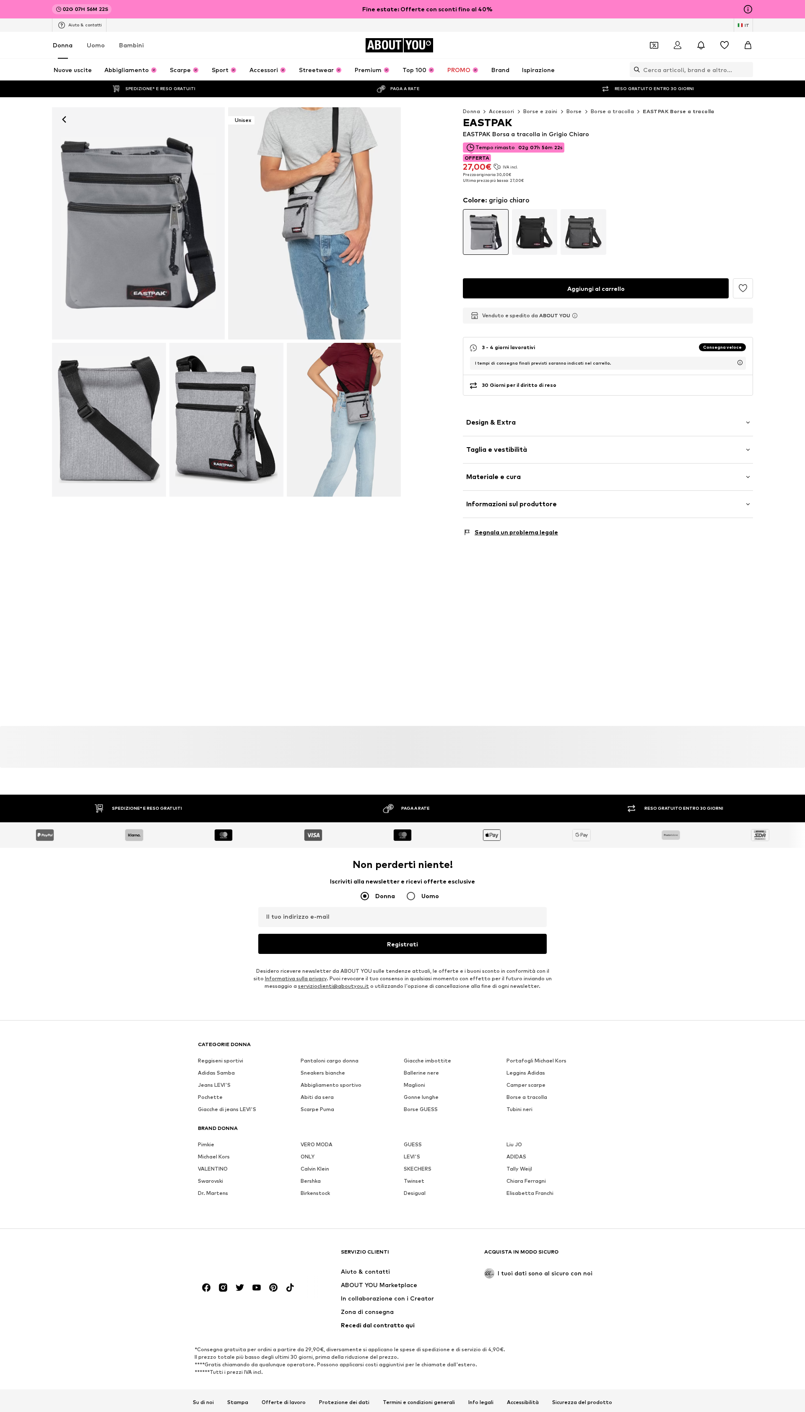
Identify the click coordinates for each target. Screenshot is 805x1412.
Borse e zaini (540, 111)
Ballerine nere (421, 1073)
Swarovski (210, 1181)
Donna (63, 45)
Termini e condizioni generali (419, 1402)
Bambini (131, 45)
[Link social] (206, 1287)
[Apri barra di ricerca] (635, 69)
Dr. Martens (213, 1193)
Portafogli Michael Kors (536, 1060)
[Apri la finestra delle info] (748, 9)
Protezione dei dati (344, 1402)
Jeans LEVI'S (214, 1085)
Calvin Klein (315, 1169)
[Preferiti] (724, 45)
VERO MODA (316, 1144)
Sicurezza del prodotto (582, 1402)
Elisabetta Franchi (529, 1193)
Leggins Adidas (525, 1073)
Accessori (501, 111)
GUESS (413, 1144)
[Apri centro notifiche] (701, 45)
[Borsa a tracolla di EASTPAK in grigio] (109, 420)
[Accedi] (678, 45)
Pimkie (206, 1144)
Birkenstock (315, 1193)
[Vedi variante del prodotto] (486, 232)
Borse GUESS (421, 1109)
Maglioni (414, 1085)
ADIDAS (516, 1156)
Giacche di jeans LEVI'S (227, 1109)
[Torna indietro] (64, 119)
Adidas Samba (216, 1073)
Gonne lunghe (421, 1097)
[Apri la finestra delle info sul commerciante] (574, 315)
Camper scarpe (525, 1085)
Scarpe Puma (317, 1109)
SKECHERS (417, 1169)
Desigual (415, 1193)
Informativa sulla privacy (296, 978)
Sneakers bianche (323, 1073)
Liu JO (514, 1144)
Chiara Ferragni (526, 1181)
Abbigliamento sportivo (331, 1085)
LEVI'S (412, 1156)
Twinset (414, 1181)
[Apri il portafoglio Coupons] (654, 45)
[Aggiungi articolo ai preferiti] (743, 288)
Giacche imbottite (427, 1060)
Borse (574, 111)
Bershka (311, 1181)
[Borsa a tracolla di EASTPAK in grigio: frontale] (138, 223)
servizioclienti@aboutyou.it (333, 986)
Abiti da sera (317, 1097)
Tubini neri (519, 1109)
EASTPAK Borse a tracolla (678, 111)
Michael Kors (214, 1156)
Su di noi (203, 1402)
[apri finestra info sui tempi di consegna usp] (740, 362)
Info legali (480, 1402)
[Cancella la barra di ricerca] (747, 69)
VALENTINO (213, 1169)
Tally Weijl (519, 1169)
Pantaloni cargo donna (329, 1060)
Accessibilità (523, 1402)
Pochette (210, 1097)
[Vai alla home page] (244, 1255)
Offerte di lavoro (284, 1402)
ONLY (307, 1156)
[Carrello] (748, 45)
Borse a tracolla (612, 111)
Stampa (237, 1402)
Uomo (96, 45)
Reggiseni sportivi (220, 1060)
